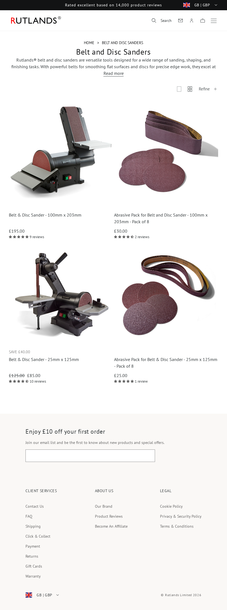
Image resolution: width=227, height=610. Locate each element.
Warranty (33, 576)
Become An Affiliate (111, 526)
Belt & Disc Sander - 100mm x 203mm (45, 215)
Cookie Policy (171, 506)
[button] (161, 20)
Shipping (33, 526)
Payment (32, 546)
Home (89, 42)
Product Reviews (109, 516)
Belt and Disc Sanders (122, 42)
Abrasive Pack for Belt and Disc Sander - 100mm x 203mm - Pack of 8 (161, 218)
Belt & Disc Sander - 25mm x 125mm (44, 359)
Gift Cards (33, 566)
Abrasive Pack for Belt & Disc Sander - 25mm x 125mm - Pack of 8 (165, 363)
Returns (31, 556)
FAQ (28, 516)
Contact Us (34, 506)
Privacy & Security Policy (181, 516)
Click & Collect (37, 536)
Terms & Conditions (177, 526)
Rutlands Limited (178, 595)
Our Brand (103, 506)
